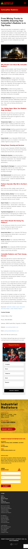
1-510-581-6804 (8, 422)
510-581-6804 (4, 446)
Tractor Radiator (4, 529)
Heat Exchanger (4, 521)
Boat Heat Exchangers (5, 507)
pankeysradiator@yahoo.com (11, 331)
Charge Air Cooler (4, 532)
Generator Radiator (5, 518)
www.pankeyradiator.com (12, 327)
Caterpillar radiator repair (13, 307)
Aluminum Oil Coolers (5, 505)
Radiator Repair (4, 498)
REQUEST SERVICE (7, 429)
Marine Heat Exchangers (6, 526)
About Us (3, 497)
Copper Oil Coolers (5, 511)
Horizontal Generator (5, 522)
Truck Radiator (4, 530)
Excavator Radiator (4, 517)
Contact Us (3, 501)
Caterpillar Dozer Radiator (6, 512)
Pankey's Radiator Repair (7, 3)
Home (2, 14)
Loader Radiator (4, 525)
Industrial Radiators (5, 502)
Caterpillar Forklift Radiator (6, 508)
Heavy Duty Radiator (5, 519)
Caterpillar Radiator (5, 509)
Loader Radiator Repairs (16, 308)
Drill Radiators (3, 515)
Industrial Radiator (8, 14)
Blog (2, 500)
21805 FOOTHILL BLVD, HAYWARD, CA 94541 (12, 442)
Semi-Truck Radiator (5, 528)
